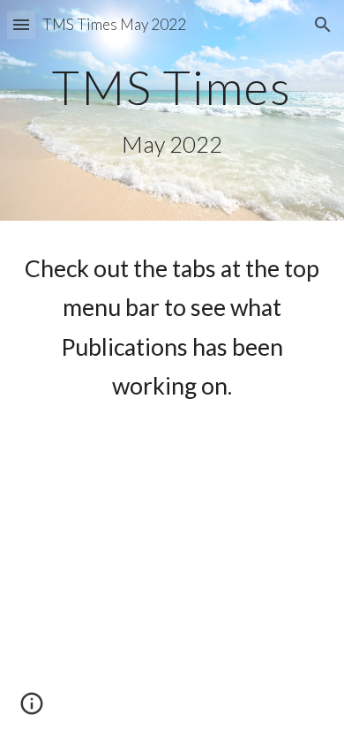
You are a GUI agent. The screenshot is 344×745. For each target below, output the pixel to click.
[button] (21, 24)
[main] (172, 110)
